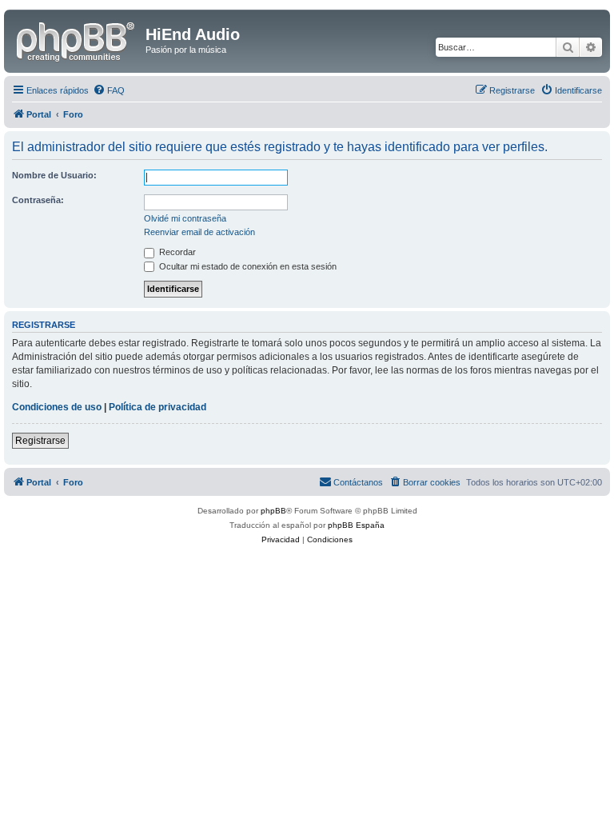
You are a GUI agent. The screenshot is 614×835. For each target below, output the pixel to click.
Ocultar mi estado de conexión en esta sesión (247, 266)
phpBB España (356, 525)
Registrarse (40, 440)
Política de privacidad (157, 407)
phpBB (273, 510)
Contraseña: (38, 200)
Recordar (176, 252)
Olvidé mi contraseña (185, 218)
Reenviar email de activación (199, 232)
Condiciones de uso (57, 407)
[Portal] (77, 39)
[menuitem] (109, 90)
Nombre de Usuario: (54, 175)
